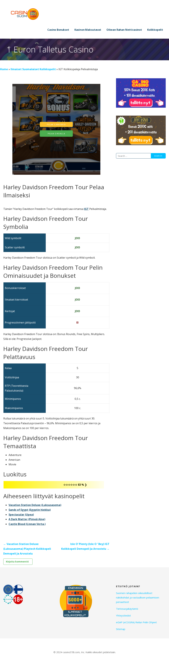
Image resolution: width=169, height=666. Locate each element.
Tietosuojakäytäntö (127, 608)
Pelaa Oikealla (56, 133)
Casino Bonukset (58, 30)
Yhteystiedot (123, 615)
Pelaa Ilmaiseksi (56, 124)
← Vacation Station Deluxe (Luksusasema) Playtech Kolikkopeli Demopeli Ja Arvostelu (27, 548)
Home (4, 69)
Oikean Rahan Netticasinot (124, 30)
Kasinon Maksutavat (87, 30)
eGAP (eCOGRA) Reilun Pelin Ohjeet (136, 622)
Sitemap (120, 629)
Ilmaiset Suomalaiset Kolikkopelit (33, 69)
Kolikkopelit (155, 30)
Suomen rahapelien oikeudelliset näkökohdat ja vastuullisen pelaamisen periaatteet (137, 597)
